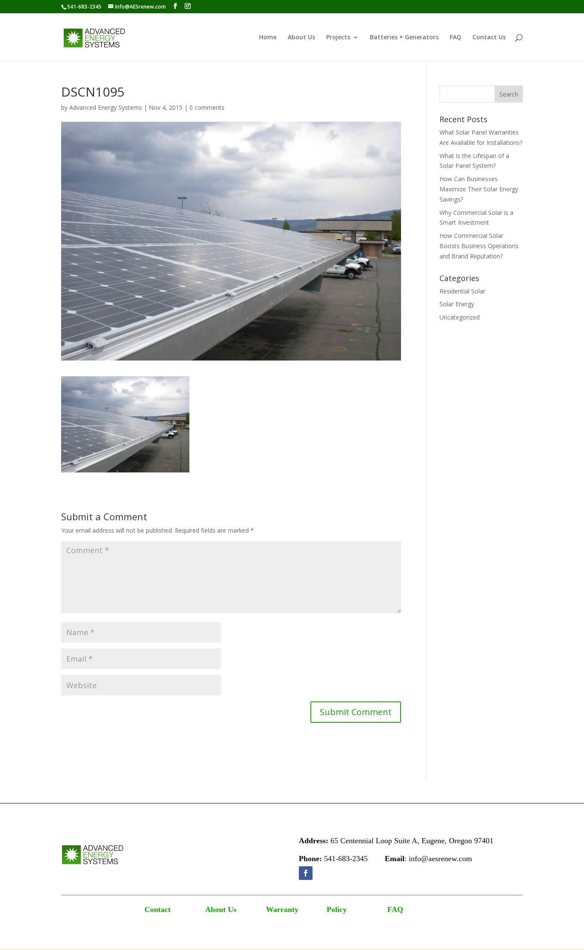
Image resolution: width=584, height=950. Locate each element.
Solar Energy (456, 304)
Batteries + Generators (404, 37)
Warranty (282, 909)
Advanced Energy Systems (105, 107)
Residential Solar (462, 291)
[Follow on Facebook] (306, 873)
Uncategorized (459, 317)
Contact (158, 909)
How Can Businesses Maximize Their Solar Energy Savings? (478, 189)
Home (268, 37)
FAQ (455, 37)
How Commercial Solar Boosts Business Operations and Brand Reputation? (479, 246)
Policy (337, 909)
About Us (301, 37)
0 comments (206, 107)
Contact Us (489, 37)
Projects (338, 37)
